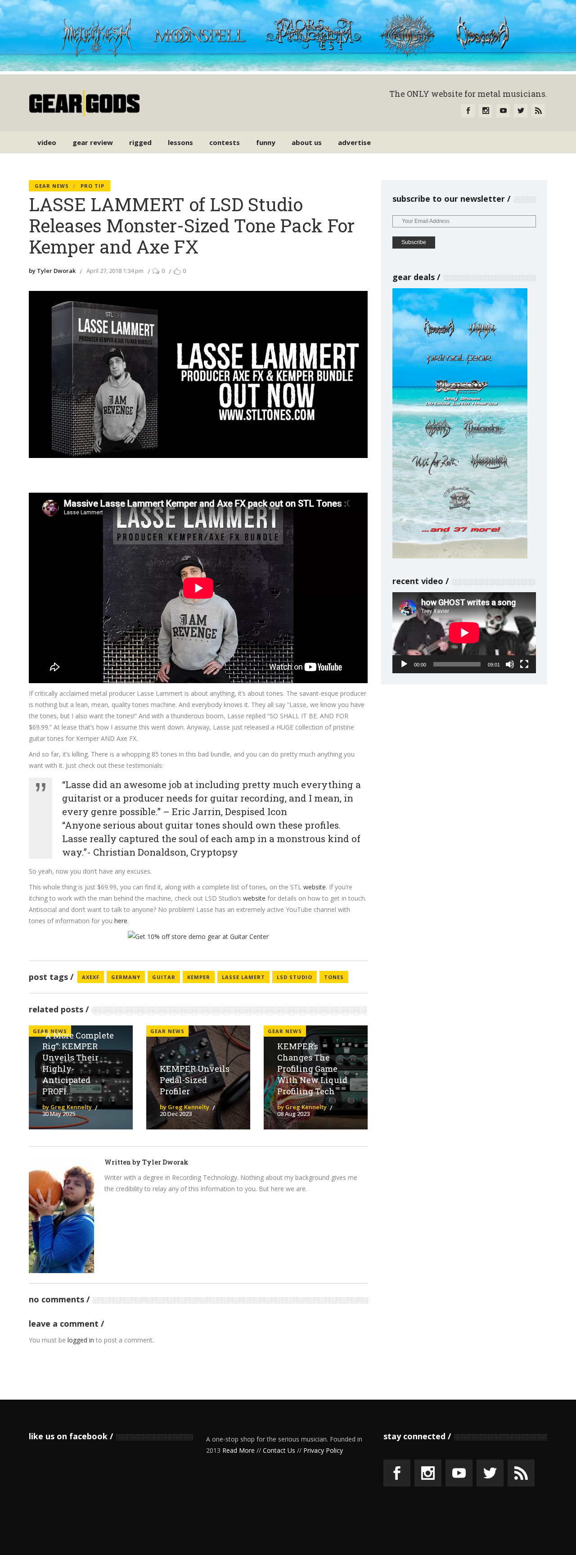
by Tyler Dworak (52, 271)
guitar (164, 977)
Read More (238, 1450)
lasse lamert (243, 977)
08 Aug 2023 (293, 1114)
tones (334, 977)
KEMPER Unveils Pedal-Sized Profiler (195, 1080)
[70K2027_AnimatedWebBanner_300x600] (459, 556)
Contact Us (279, 1450)
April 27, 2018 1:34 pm (115, 271)
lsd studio (294, 977)
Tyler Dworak (165, 1162)
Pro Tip (92, 185)
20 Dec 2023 (176, 1114)
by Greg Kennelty (67, 1107)
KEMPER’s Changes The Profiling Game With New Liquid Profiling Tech (312, 1068)
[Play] (404, 664)
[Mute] (509, 664)
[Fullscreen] (524, 664)
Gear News (52, 185)
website (314, 887)
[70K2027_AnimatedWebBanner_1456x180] (288, 68)
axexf (90, 977)
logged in (81, 1340)
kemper (198, 977)
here (120, 920)
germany (125, 977)
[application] (464, 632)
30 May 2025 (58, 1114)
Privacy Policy (323, 1450)
